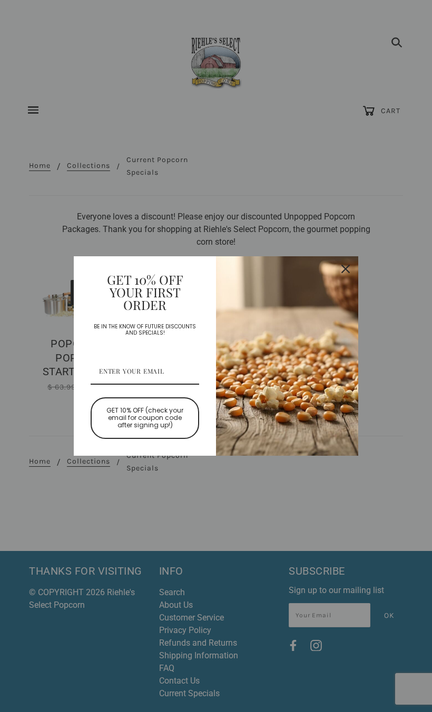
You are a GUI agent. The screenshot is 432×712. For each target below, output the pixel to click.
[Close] (345, 269)
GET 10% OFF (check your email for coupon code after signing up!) (144, 418)
